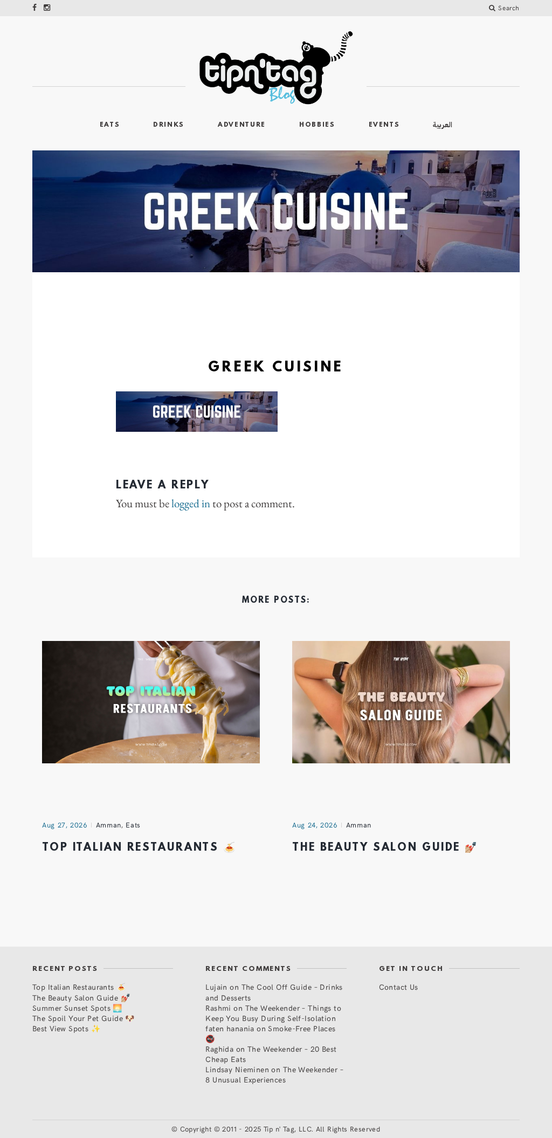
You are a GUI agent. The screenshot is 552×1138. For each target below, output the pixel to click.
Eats (110, 125)
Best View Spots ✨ (66, 1028)
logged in (190, 503)
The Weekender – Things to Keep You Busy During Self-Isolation (273, 1013)
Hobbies (317, 125)
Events (384, 125)
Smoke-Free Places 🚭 (270, 1033)
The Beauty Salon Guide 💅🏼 (385, 848)
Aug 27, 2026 (64, 825)
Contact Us (398, 987)
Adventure (242, 125)
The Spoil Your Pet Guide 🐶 (83, 1018)
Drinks (168, 125)
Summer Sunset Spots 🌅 (77, 1008)
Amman (108, 825)
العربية (442, 125)
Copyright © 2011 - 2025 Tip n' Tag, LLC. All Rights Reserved (280, 1129)
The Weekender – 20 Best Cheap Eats (270, 1054)
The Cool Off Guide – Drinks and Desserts (274, 992)
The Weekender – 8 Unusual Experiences (274, 1074)
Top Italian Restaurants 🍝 (139, 848)
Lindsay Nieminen (237, 1069)
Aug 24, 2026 (314, 825)
